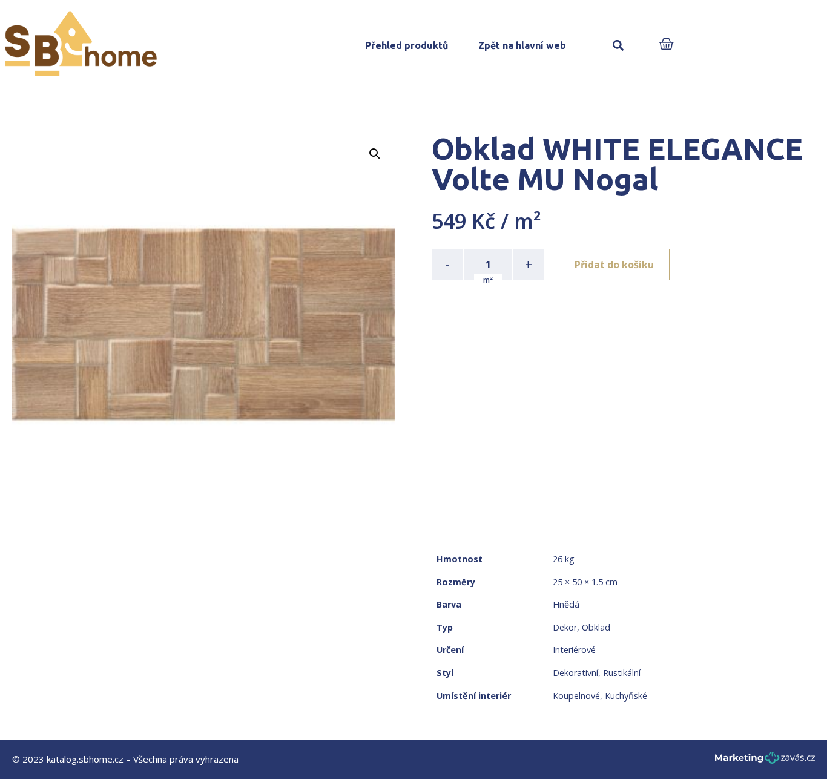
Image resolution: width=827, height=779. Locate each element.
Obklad (596, 627)
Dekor (565, 627)
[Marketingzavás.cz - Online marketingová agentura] (765, 761)
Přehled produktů (406, 45)
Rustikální (622, 673)
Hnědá (566, 604)
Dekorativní (575, 673)
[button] (618, 46)
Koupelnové (576, 696)
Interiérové (574, 650)
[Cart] (666, 45)
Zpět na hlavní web (522, 45)
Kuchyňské (626, 696)
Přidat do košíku (614, 264)
